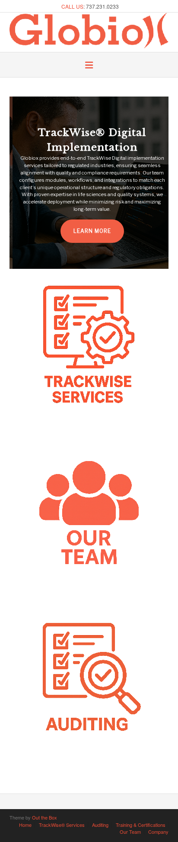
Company (158, 832)
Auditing (100, 825)
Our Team (130, 832)
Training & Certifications (140, 825)
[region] (89, 183)
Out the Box (44, 817)
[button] (89, 65)
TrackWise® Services (62, 825)
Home (25, 825)
